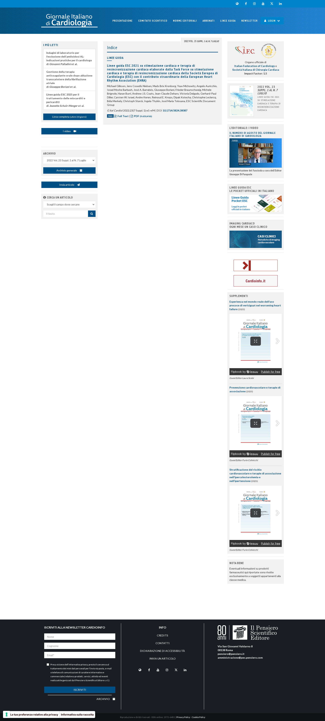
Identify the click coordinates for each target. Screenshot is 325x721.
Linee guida (228, 20)
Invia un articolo (162, 658)
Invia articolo (67, 184)
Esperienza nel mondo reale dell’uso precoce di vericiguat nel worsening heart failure (255, 305)
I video (67, 131)
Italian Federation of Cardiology (254, 65)
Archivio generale (66, 170)
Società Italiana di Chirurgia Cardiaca (255, 69)
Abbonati (209, 20)
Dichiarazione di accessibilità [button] (162, 650)
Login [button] (271, 20)
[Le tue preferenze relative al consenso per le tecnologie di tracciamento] (6, 714)
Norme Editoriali (185, 20)
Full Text (123, 116)
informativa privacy (78, 664)
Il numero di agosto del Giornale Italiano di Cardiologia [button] (252, 134)
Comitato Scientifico (152, 20)
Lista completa (69, 116)
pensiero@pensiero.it (231, 653)
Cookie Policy (198, 717)
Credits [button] (162, 635)
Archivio (103, 699)
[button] (44, 197)
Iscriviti (80, 689)
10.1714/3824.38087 (175, 110)
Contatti (163, 643)
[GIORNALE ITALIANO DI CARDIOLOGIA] (69, 21)
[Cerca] (92, 214)
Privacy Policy (183, 717)
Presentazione (122, 20)
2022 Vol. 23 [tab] (201, 41)
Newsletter (249, 20)
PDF (142, 116)
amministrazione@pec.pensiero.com (240, 657)
